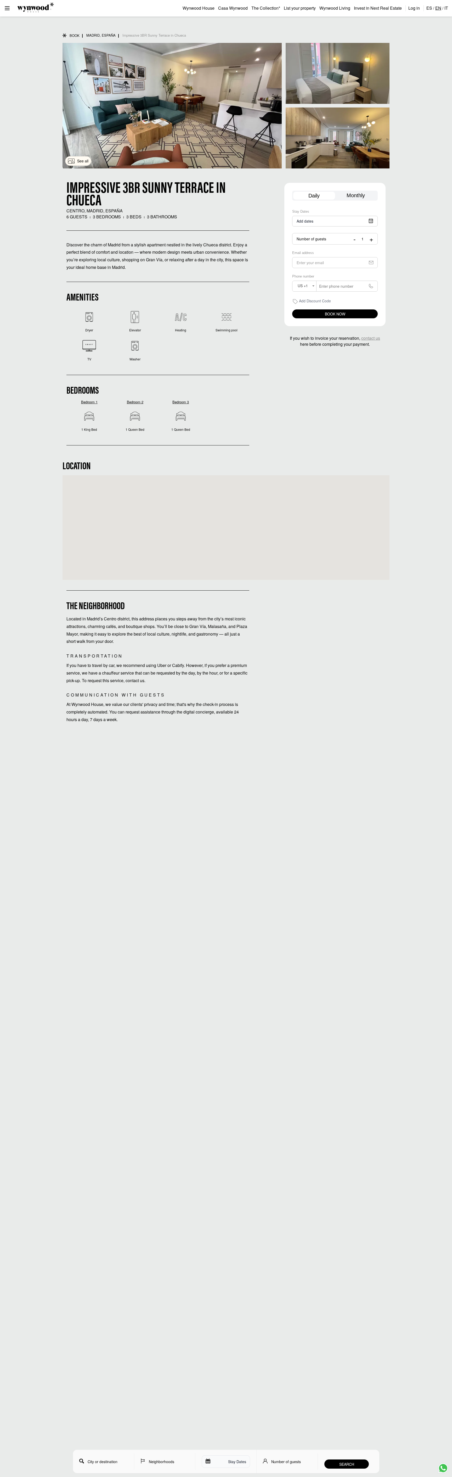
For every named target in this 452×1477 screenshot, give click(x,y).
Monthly (356, 195)
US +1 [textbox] (303, 285)
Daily (314, 196)
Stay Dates (300, 211)
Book (75, 35)
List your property (300, 8)
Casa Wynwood (233, 8)
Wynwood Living (334, 8)
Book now (335, 313)
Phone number (303, 276)
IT (446, 8)
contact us (370, 338)
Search (346, 1464)
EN (438, 8)
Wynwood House (198, 8)
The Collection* (265, 8)
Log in (414, 8)
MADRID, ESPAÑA (101, 35)
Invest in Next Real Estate (378, 8)
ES (429, 8)
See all (82, 160)
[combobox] (304, 286)
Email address (303, 253)
